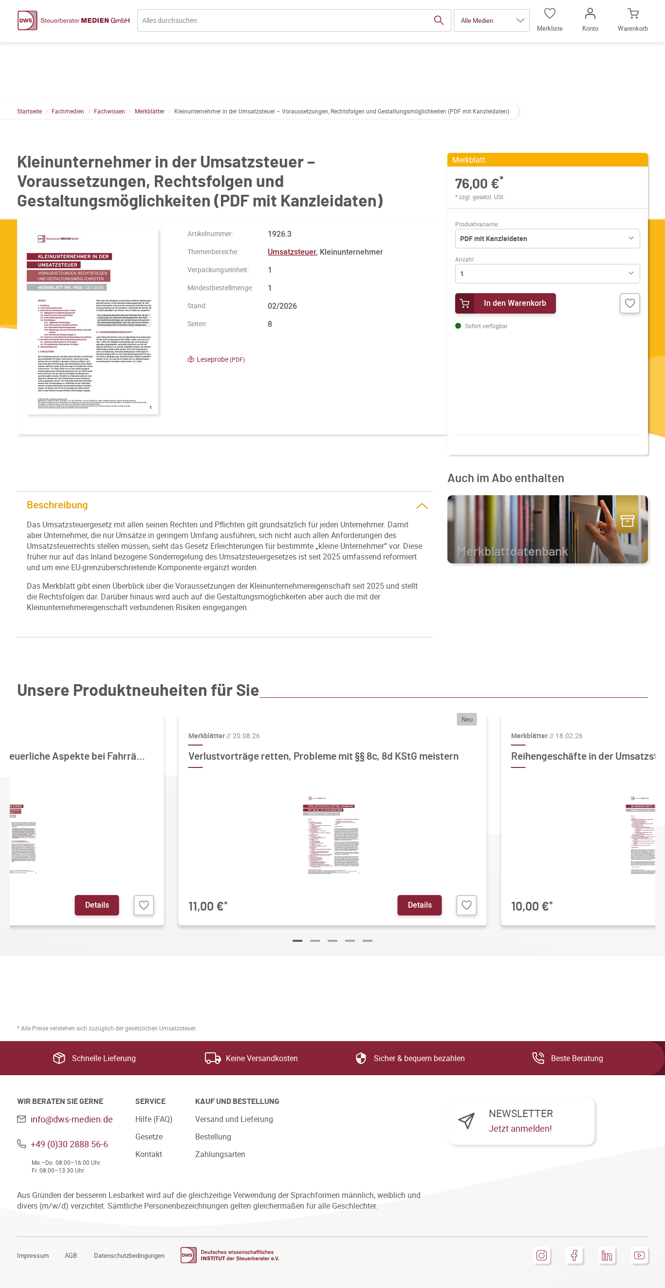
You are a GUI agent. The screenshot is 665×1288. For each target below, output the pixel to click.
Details (97, 904)
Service (150, 1101)
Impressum (33, 1255)
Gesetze (149, 1136)
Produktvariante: (477, 224)
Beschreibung (57, 505)
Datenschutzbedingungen (129, 1255)
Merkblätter (150, 111)
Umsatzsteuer (292, 251)
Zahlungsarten (220, 1154)
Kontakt (148, 1154)
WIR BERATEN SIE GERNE (60, 1101)
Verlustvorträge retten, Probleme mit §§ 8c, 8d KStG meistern (323, 756)
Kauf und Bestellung (237, 1101)
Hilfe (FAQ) (154, 1119)
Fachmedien (68, 111)
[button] (492, 20)
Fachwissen (109, 111)
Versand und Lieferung (234, 1119)
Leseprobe (221, 359)
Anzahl (464, 259)
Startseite (29, 111)
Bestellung (213, 1136)
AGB (71, 1255)
